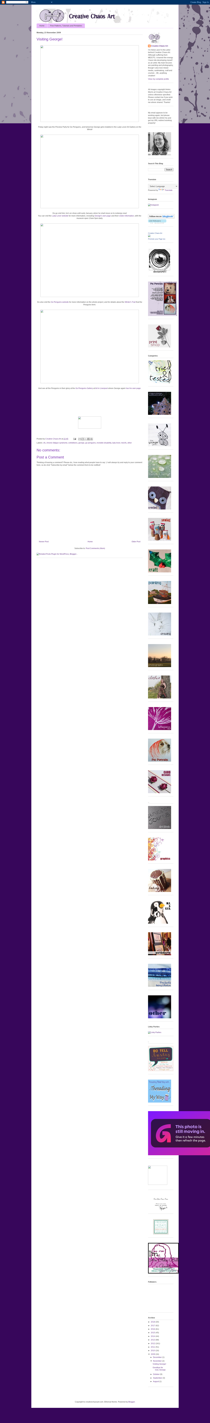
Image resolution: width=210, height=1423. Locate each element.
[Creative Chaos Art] (149, 236)
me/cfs (124, 443)
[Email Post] (74, 439)
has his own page (133, 388)
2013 (153, 1340)
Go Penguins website (60, 302)
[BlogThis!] (82, 439)
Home (41, 26)
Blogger (131, 1402)
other (129, 443)
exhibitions (72, 443)
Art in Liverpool (101, 388)
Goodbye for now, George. (159, 1368)
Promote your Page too (156, 239)
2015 (153, 1333)
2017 (153, 1326)
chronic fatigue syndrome (56, 443)
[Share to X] (85, 439)
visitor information (126, 216)
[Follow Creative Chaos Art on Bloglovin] (161, 218)
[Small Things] (163, 1273)
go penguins (90, 443)
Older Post (136, 542)
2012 (153, 1343)
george (81, 443)
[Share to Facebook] (88, 439)
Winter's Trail (130, 302)
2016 (153, 1329)
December (157, 1357)
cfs (44, 443)
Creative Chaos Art (53, 439)
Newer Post (44, 542)
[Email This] (79, 439)
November (157, 1361)
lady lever (116, 443)
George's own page (103, 216)
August (156, 1381)
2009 (153, 1354)
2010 (153, 1350)
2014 (153, 1336)
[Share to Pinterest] (91, 439)
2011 (153, 1347)
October (156, 1374)
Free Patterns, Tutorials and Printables (66, 26)
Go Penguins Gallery (84, 388)
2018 (153, 1322)
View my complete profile (158, 79)
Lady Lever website (60, 216)
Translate (168, 190)
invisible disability (104, 443)
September (158, 1378)
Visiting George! (159, 1364)
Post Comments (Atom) (95, 548)
